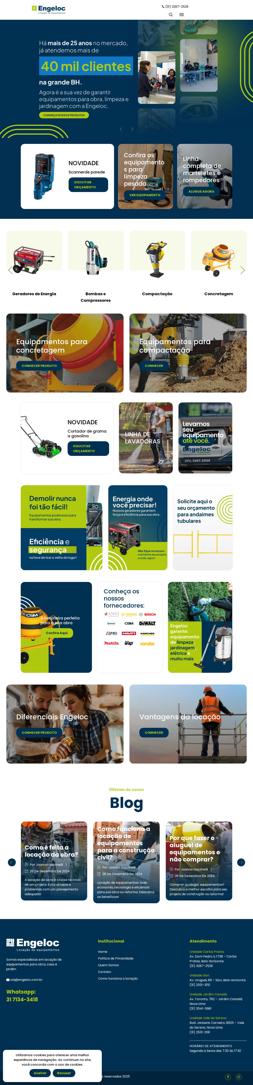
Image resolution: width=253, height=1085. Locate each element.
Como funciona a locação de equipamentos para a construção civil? (53, 843)
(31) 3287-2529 (201, 966)
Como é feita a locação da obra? (196, 851)
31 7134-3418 (22, 999)
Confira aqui (57, 633)
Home (102, 951)
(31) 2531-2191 (200, 1032)
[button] (131, 129)
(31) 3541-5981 (200, 1008)
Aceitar (40, 1073)
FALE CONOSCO (49, 102)
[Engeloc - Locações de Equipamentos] (48, 10)
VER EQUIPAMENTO (144, 195)
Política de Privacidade (115, 958)
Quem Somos (108, 965)
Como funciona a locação (118, 978)
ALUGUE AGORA (201, 191)
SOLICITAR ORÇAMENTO (85, 184)
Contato (104, 972)
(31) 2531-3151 (200, 985)
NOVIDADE (84, 163)
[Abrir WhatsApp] (242, 1075)
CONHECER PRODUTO (39, 366)
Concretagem (157, 294)
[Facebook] (228, 1077)
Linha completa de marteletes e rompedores (202, 169)
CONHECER (154, 366)
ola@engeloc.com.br (26, 979)
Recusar (64, 1073)
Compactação (96, 294)
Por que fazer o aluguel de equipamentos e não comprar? (122, 849)
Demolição (219, 294)
